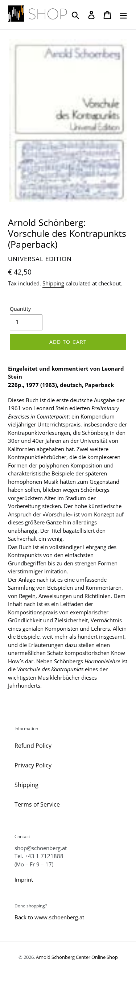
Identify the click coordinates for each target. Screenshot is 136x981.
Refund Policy (33, 746)
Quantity (20, 308)
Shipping (53, 283)
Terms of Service (37, 804)
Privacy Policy (33, 765)
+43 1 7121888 (44, 856)
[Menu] (123, 15)
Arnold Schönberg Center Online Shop (77, 957)
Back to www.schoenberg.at (49, 917)
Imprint (24, 879)
